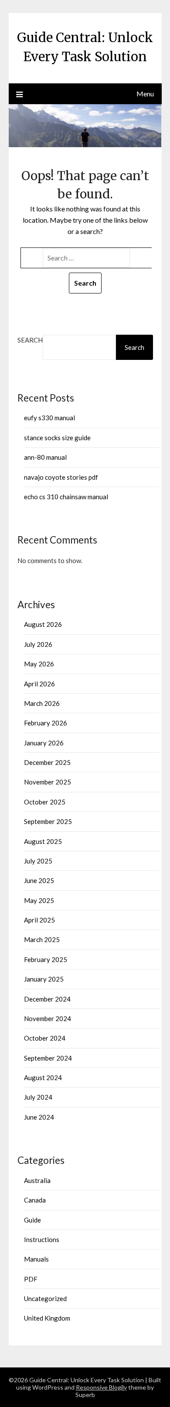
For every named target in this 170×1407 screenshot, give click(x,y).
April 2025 (39, 920)
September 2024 (48, 1058)
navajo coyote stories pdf (61, 477)
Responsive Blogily (101, 1387)
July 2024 (38, 1097)
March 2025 (42, 939)
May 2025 (39, 900)
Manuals (36, 1259)
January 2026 (44, 743)
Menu (145, 93)
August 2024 (43, 1077)
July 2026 (38, 644)
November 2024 (47, 1018)
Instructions (41, 1239)
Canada (35, 1200)
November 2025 (47, 782)
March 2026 (42, 703)
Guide (32, 1220)
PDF (30, 1279)
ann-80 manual (45, 457)
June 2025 (39, 880)
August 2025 (43, 841)
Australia (37, 1180)
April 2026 (39, 684)
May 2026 (39, 664)
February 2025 (45, 959)
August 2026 (43, 624)
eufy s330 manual (49, 418)
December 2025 (47, 762)
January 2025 (44, 979)
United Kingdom (47, 1318)
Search (30, 340)
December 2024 (47, 999)
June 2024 (39, 1117)
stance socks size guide (57, 438)
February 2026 (45, 723)
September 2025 (48, 821)
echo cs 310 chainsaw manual (66, 497)
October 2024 (44, 1038)
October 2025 (44, 802)
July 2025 (38, 861)
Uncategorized (45, 1298)
